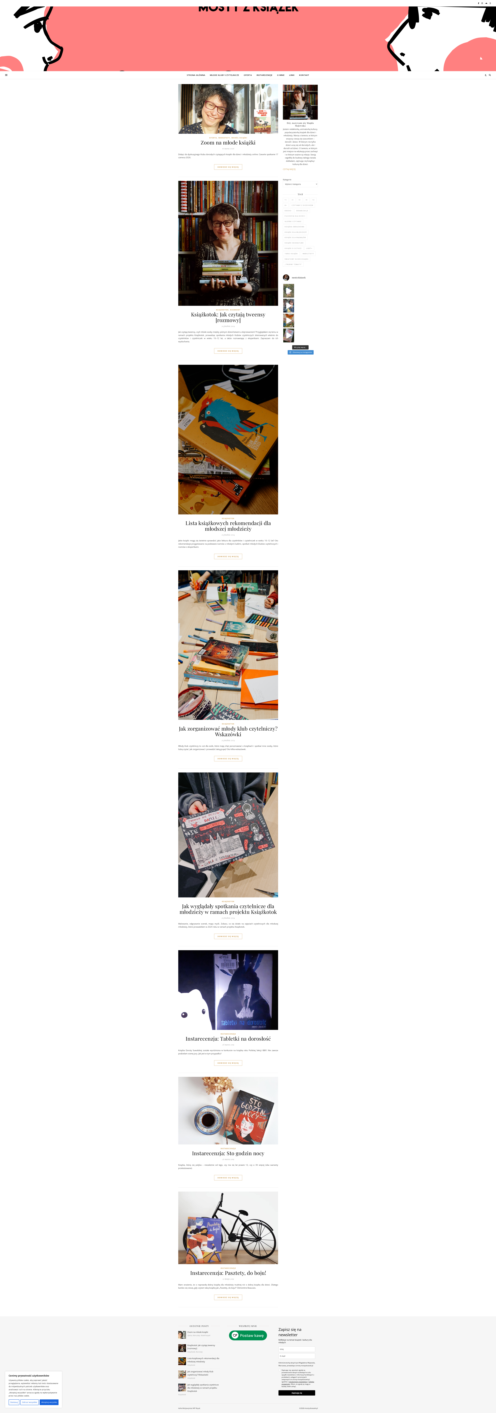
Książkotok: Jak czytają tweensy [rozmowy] (228, 317)
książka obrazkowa (294, 227)
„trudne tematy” (293, 264)
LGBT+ (309, 248)
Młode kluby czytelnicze (224, 75)
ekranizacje (302, 211)
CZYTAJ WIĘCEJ (289, 169)
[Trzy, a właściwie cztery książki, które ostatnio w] (288, 306)
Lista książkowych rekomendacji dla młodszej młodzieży (228, 525)
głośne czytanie (293, 221)
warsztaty (308, 254)
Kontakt (304, 75)
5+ (314, 200)
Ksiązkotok (222, 310)
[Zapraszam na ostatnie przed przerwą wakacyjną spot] (288, 335)
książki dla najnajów (295, 237)
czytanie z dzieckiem (302, 205)
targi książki (291, 254)
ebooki (288, 211)
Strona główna (196, 75)
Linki (292, 75)
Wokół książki (239, 138)
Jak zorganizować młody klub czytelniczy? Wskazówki (228, 731)
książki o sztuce (293, 248)
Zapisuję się (297, 1393)
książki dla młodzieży (296, 232)
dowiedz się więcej (228, 167)
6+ (286, 205)
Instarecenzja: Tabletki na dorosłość (228, 1038)
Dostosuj (14, 1402)
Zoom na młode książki (228, 142)
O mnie (281, 75)
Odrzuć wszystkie (29, 1402)
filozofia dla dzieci (295, 216)
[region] (33, 1389)
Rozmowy (235, 310)
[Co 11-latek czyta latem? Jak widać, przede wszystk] (288, 291)
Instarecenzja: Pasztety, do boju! (228, 1272)
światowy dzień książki (296, 259)
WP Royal (196, 1408)
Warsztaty (224, 138)
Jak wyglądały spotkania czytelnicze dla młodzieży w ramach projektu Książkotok (228, 909)
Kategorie (287, 179)
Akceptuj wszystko (49, 1402)
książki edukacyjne (294, 243)
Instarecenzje (264, 75)
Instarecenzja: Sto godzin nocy (228, 1153)
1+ (286, 200)
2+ (293, 200)
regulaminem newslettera (298, 1382)
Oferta (248, 75)
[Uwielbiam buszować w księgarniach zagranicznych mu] (288, 320)
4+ (307, 200)
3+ (300, 200)
